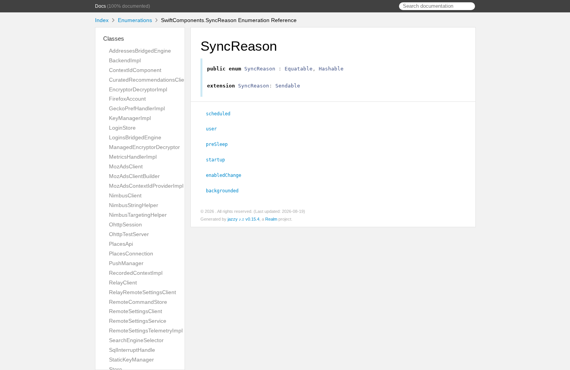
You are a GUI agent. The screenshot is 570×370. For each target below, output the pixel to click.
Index (102, 20)
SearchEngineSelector (136, 340)
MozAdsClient (126, 166)
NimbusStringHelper (133, 205)
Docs (100, 6)
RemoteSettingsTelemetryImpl (146, 330)
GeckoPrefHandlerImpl (137, 108)
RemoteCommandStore (138, 302)
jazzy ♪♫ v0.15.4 (243, 219)
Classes (113, 38)
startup (218, 160)
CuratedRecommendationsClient (149, 80)
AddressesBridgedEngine (140, 51)
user (214, 129)
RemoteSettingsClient (135, 311)
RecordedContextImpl (135, 273)
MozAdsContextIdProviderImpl (146, 186)
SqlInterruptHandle (132, 350)
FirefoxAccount (127, 99)
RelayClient (123, 282)
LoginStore (122, 128)
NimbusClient (125, 195)
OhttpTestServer (129, 234)
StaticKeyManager (131, 359)
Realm (271, 219)
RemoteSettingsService (137, 321)
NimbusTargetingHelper (138, 215)
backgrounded (225, 191)
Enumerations (135, 20)
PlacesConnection (131, 253)
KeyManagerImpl (130, 118)
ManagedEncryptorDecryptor (144, 147)
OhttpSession (125, 224)
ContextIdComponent (135, 70)
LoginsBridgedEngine (135, 137)
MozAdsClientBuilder (134, 176)
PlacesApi (121, 244)
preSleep (220, 144)
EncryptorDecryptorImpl (138, 89)
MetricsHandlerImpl (133, 157)
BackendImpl (125, 60)
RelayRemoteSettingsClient (142, 292)
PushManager (126, 263)
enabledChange (226, 175)
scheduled (221, 113)
